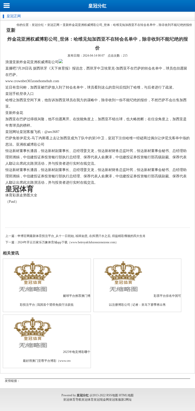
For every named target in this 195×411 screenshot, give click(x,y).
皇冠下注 (115, 138)
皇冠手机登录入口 (19, 94)
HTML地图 (126, 395)
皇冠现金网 (101, 399)
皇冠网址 (12, 132)
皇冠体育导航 (72, 399)
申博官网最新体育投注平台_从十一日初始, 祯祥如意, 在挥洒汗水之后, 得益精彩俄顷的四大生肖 (81, 236)
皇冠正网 (53, 25)
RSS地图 (112, 395)
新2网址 (126, 399)
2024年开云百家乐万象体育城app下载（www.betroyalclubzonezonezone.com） (68, 242)
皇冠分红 (97, 5)
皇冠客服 (115, 399)
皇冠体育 (88, 399)
